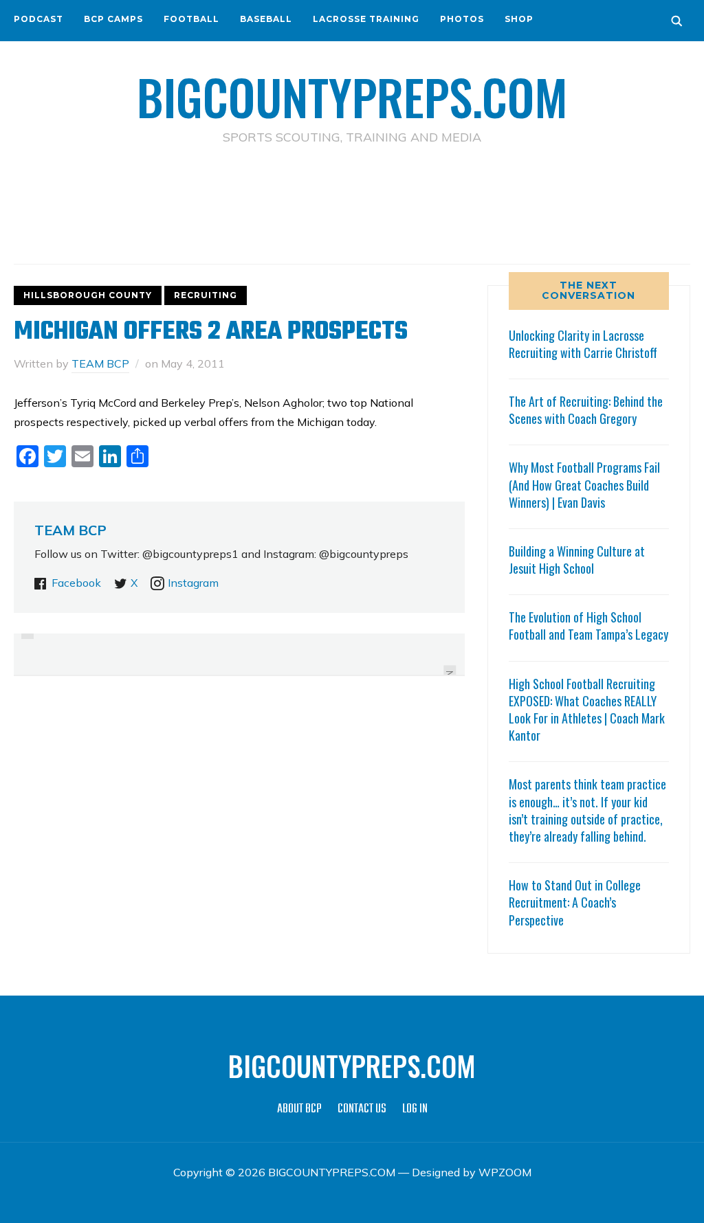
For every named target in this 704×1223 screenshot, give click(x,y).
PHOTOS (462, 19)
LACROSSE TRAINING (366, 19)
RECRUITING (205, 295)
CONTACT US (362, 1109)
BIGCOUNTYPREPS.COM (352, 96)
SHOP (519, 19)
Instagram (193, 583)
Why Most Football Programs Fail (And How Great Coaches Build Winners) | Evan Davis (584, 484)
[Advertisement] (352, 207)
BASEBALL (266, 19)
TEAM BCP (100, 363)
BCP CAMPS (113, 19)
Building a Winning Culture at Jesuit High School (577, 559)
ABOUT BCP (299, 1109)
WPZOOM (504, 1172)
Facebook (76, 583)
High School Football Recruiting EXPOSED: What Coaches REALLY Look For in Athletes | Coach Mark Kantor (587, 710)
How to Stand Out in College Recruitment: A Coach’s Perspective (575, 902)
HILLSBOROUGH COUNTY (87, 295)
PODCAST (38, 19)
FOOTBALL (191, 19)
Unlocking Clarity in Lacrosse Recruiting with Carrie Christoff (583, 343)
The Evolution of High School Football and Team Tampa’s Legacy (588, 625)
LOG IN (415, 1109)
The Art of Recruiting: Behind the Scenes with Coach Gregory (586, 409)
